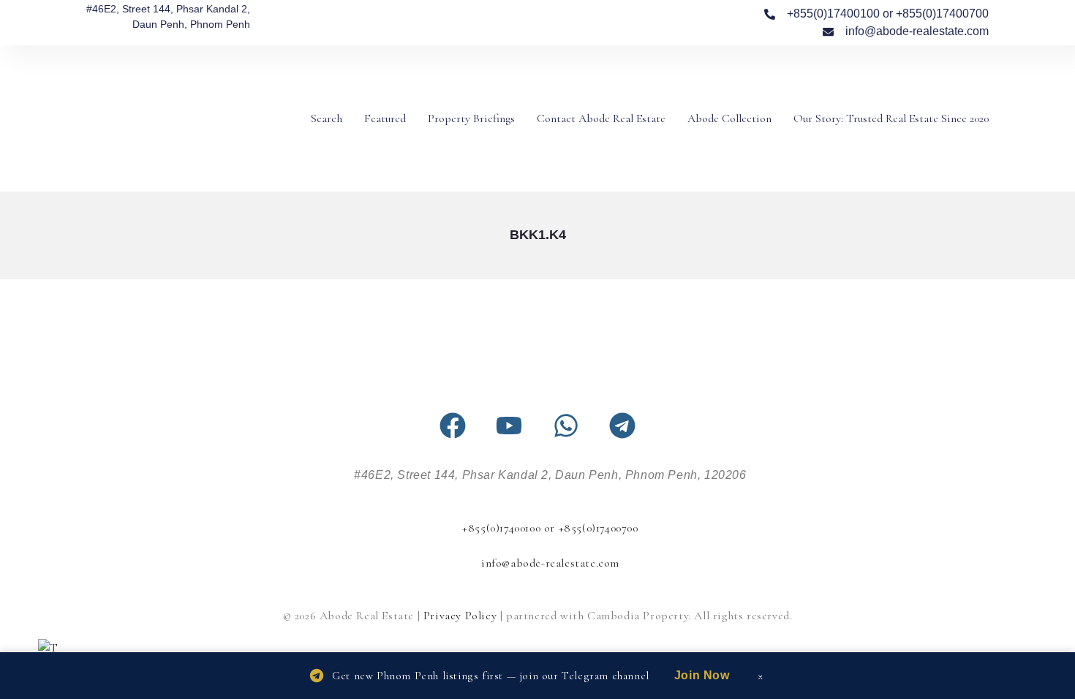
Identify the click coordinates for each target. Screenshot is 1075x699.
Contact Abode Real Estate (601, 118)
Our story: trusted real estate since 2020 (891, 118)
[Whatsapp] (566, 425)
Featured (385, 118)
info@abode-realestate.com (550, 563)
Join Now (702, 675)
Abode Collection (729, 118)
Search (326, 118)
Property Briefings (471, 118)
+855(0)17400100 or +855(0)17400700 (550, 528)
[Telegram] (622, 425)
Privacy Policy (460, 615)
